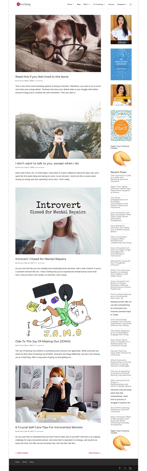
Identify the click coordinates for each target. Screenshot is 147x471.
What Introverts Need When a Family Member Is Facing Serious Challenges (121, 363)
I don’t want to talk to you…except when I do (47, 163)
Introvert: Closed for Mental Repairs (40, 259)
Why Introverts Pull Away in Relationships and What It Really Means (121, 383)
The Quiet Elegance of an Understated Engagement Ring (120, 332)
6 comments (39, 431)
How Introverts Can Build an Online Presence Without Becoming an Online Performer (121, 285)
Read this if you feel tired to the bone (41, 76)
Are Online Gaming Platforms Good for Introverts (120, 410)
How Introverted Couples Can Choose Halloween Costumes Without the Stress (121, 322)
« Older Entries (21, 453)
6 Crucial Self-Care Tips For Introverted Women (49, 427)
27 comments (40, 263)
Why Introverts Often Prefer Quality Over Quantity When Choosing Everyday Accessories (121, 421)
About (69, 4)
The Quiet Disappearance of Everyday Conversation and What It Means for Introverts (119, 203)
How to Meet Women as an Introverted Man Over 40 (121, 296)
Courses (111, 4)
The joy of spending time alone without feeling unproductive (121, 373)
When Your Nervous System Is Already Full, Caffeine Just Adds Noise (120, 273)
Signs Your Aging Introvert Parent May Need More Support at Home (121, 189)
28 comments (39, 167)
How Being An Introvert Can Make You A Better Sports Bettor (120, 229)
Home (17, 462)
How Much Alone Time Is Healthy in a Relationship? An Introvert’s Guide (120, 343)
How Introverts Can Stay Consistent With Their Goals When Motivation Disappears (121, 217)
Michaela (20, 81)
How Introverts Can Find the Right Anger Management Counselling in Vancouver (121, 252)
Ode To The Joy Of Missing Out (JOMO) (43, 341)
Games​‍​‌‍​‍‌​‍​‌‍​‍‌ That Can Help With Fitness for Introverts (121, 353)
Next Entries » (95, 453)
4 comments (38, 81)
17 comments (39, 345)
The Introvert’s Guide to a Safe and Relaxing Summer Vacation (121, 178)
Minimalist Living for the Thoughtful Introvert (120, 263)
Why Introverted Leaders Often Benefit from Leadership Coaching (121, 240)
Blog (78, 4)
